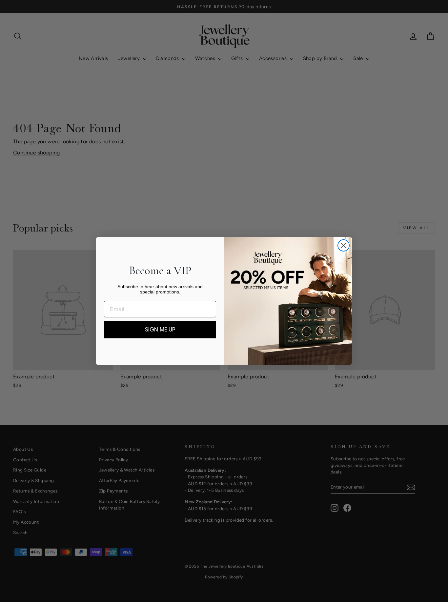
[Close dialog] (343, 245)
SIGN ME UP (160, 329)
